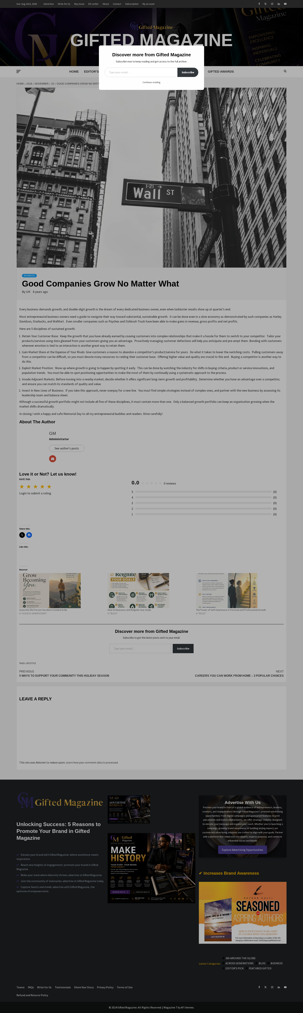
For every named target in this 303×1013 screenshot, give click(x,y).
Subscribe (188, 72)
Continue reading (151, 82)
